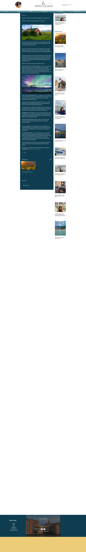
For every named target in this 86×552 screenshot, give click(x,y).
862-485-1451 (64, 5)
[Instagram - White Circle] (44, 529)
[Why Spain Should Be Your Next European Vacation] (28, 165)
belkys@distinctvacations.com (67, 4)
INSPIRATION (13, 527)
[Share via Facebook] (22, 152)
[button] (44, 11)
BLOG (14, 526)
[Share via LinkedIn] (24, 152)
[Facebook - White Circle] (42, 529)
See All (50, 159)
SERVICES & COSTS (14, 530)
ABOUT (13, 524)
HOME (14, 523)
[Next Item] (64, 18)
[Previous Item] (56, 18)
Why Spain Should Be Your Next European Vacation (27, 172)
